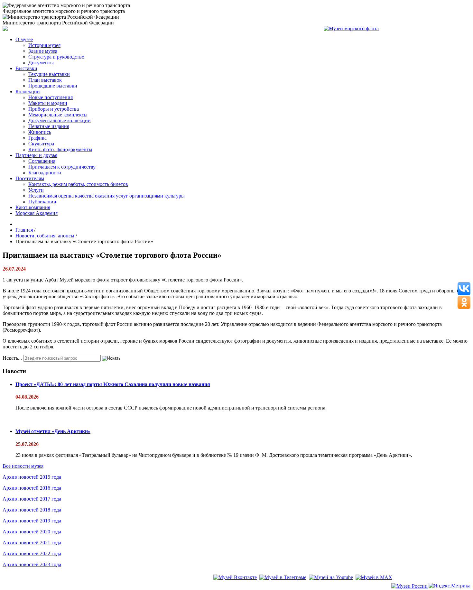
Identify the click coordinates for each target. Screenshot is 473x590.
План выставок (45, 80)
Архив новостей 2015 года (32, 477)
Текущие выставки (49, 74)
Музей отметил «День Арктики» (52, 431)
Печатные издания (48, 126)
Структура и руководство (56, 57)
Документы (41, 62)
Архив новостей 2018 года (32, 509)
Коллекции (27, 91)
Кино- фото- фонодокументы (60, 149)
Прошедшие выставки (52, 85)
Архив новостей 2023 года (32, 564)
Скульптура (41, 143)
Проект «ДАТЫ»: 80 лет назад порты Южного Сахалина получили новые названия (112, 384)
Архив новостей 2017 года (32, 499)
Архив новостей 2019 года (32, 520)
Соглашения (41, 161)
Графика (37, 138)
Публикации (42, 201)
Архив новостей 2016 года (32, 488)
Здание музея (42, 51)
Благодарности (44, 172)
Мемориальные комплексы (58, 114)
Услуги (36, 190)
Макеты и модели (47, 103)
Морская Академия (36, 213)
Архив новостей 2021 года (32, 542)
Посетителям (29, 178)
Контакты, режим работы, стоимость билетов (78, 184)
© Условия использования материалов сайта (38, 586)
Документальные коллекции (59, 120)
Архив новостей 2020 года (32, 531)
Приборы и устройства (53, 109)
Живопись (39, 132)
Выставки (26, 68)
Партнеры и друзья (36, 155)
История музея (44, 45)
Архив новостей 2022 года (32, 553)
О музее (24, 39)
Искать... (12, 358)
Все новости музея (23, 466)
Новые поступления (50, 97)
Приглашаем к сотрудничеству (62, 167)
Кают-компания (32, 207)
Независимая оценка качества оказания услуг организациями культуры (106, 195)
